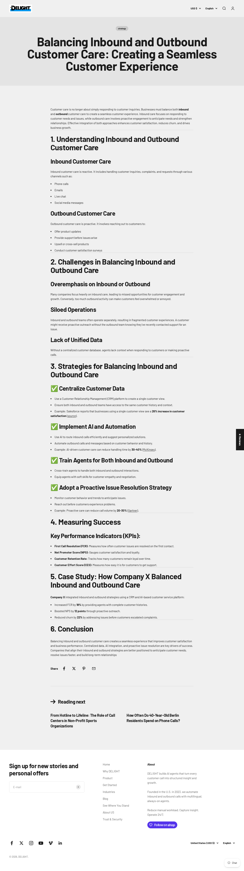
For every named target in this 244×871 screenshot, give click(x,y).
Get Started (110, 785)
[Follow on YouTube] (40, 843)
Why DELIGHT (111, 771)
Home (106, 764)
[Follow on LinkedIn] (60, 843)
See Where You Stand (116, 805)
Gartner (132, 510)
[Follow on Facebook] (11, 843)
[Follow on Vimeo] (50, 843)
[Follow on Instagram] (31, 843)
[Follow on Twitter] (21, 843)
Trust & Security (112, 819)
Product (107, 778)
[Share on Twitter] (74, 668)
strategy (122, 28)
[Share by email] (94, 668)
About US (108, 812)
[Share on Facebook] (64, 668)
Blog (105, 798)
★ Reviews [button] (240, 440)
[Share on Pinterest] (84, 668)
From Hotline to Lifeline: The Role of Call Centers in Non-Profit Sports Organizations (83, 720)
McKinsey (149, 449)
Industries (109, 791)
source (71, 416)
